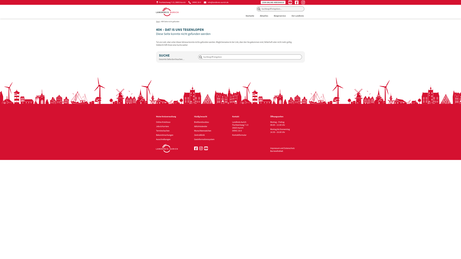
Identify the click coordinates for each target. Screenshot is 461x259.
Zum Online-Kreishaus (273, 2)
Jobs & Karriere (162, 126)
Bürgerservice (280, 16)
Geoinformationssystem (204, 139)
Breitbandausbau (201, 122)
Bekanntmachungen (164, 135)
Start (158, 22)
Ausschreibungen (163, 139)
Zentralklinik (199, 135)
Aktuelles (264, 16)
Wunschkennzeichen (202, 130)
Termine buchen (163, 130)
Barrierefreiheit (276, 151)
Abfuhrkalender (200, 126)
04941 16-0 (196, 2)
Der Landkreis (298, 16)
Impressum (275, 148)
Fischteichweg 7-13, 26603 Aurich (172, 2)
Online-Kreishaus (163, 122)
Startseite (250, 16)
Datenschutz (289, 148)
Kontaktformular (239, 135)
